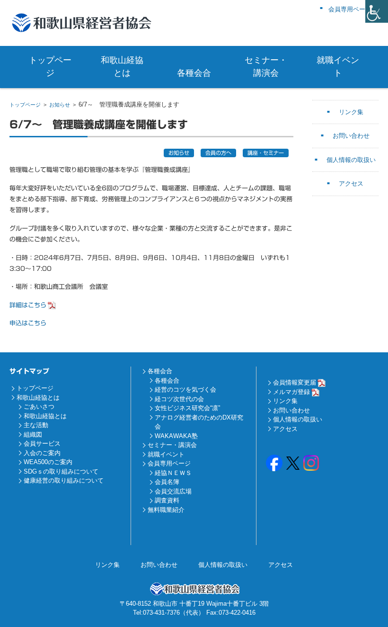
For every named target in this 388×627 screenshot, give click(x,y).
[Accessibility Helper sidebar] (376, 11)
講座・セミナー (265, 152)
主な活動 (36, 425)
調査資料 (167, 500)
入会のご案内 (42, 453)
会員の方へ (218, 152)
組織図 (33, 434)
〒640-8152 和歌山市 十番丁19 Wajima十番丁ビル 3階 (194, 603)
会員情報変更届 (294, 382)
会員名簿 (167, 481)
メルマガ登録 (291, 391)
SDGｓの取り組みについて (61, 471)
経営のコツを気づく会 (185, 389)
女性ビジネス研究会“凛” (187, 408)
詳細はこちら (27, 305)
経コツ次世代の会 (179, 399)
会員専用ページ (169, 463)
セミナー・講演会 (266, 66)
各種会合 (194, 73)
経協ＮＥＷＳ (173, 472)
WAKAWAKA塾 (176, 435)
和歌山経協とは (122, 66)
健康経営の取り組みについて (64, 480)
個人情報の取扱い (351, 159)
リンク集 (351, 112)
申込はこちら (27, 323)
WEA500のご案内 (48, 462)
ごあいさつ (39, 406)
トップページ (50, 66)
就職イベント (338, 66)
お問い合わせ (351, 135)
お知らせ (59, 104)
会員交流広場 (173, 491)
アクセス (351, 183)
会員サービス (42, 443)
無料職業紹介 (166, 509)
